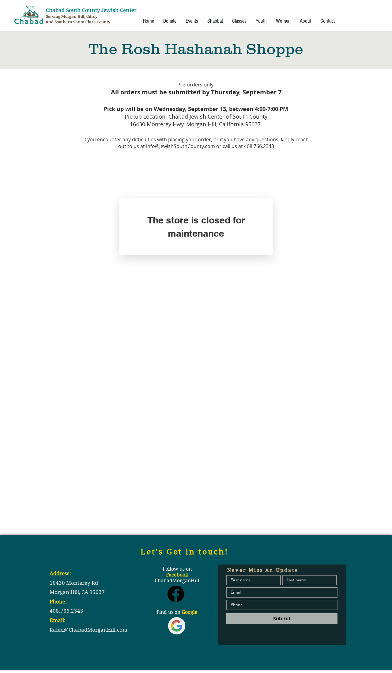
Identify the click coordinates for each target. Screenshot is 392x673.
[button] (192, 21)
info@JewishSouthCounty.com (180, 146)
